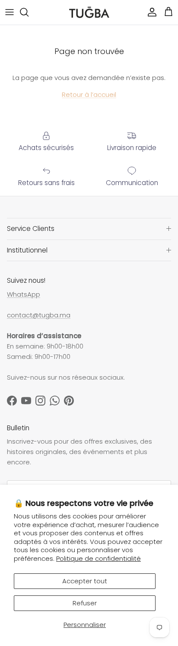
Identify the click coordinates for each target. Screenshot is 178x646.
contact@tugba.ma (38, 315)
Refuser (85, 603)
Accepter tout (84, 580)
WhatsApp (23, 294)
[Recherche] (28, 12)
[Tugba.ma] (89, 12)
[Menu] (9, 12)
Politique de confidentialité (98, 558)
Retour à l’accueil (89, 94)
